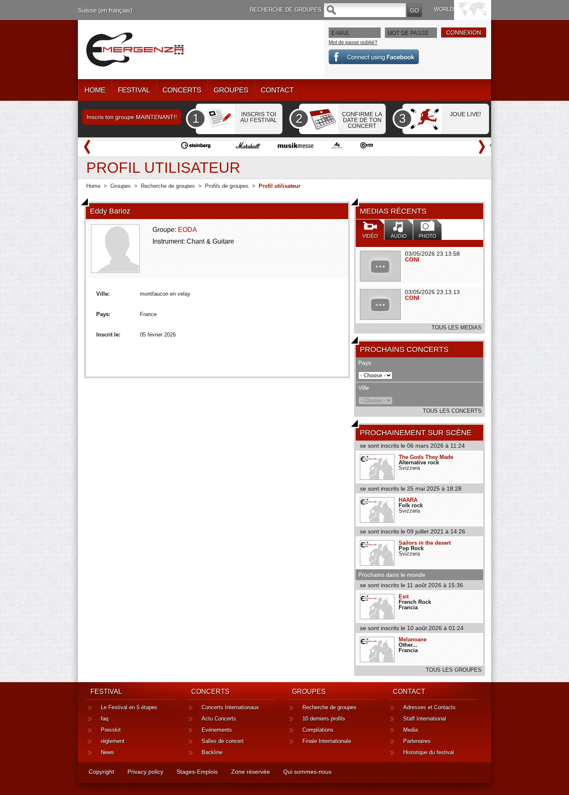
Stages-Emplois (197, 771)
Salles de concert (223, 741)
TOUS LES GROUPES (454, 670)
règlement (113, 741)
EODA (187, 229)
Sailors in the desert (425, 543)
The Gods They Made (426, 457)
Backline (212, 752)
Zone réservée (250, 771)
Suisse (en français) (105, 10)
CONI (412, 259)
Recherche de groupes (168, 186)
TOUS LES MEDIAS (457, 327)
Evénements (217, 730)
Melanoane (413, 639)
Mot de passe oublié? (353, 42)
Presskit (111, 730)
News (107, 752)
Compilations (318, 730)
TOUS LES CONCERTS (452, 411)
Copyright (101, 771)
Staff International (424, 718)
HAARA (408, 500)
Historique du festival (428, 752)
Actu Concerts (219, 718)
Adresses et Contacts (429, 707)
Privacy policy (145, 771)
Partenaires (417, 741)
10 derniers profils (323, 718)
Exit (404, 596)
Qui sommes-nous (307, 771)
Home (93, 186)
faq (104, 718)
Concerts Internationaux (230, 707)
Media (410, 730)
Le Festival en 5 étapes (129, 707)
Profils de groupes (227, 186)
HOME (95, 90)
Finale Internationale (326, 741)
